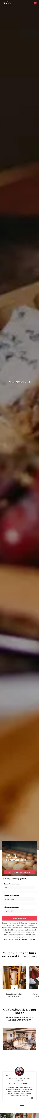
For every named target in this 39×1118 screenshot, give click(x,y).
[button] (17, 1105)
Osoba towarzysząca (12, 884)
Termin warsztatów (11, 895)
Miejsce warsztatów (11, 907)
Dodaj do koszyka (19, 918)
